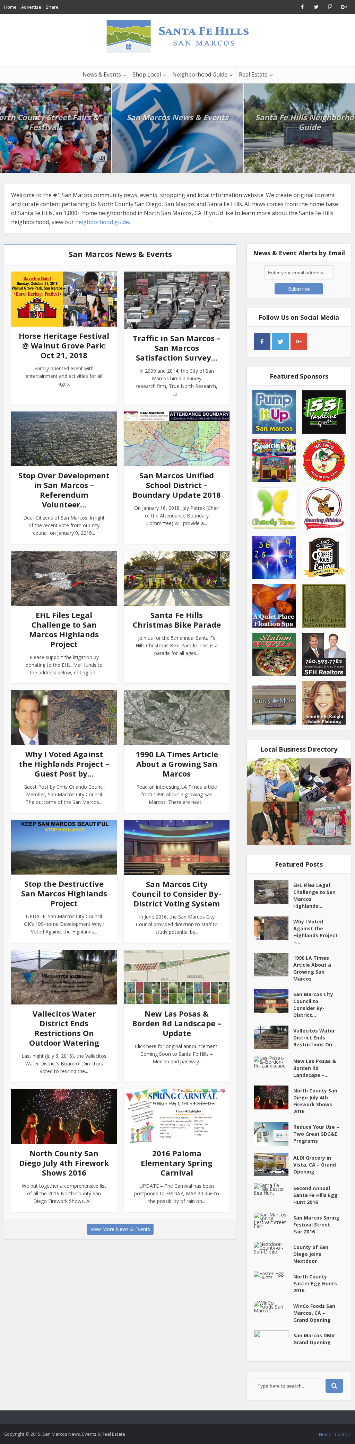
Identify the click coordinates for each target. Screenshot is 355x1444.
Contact (343, 1434)
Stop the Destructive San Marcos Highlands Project (64, 893)
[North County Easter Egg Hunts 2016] (273, 1275)
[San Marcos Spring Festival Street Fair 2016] (273, 1220)
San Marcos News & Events (177, 117)
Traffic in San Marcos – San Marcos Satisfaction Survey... (176, 348)
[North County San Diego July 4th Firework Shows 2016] (273, 1097)
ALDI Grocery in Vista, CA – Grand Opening (314, 1164)
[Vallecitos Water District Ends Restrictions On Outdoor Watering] (273, 1037)
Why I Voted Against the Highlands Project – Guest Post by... (64, 764)
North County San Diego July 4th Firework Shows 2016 (64, 1163)
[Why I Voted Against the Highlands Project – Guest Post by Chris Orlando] (273, 928)
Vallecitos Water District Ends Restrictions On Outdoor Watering (64, 1028)
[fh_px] (317, 341)
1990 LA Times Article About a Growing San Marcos (177, 764)
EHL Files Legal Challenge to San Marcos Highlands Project (64, 629)
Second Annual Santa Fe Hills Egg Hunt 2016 (315, 1195)
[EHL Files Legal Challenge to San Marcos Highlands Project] (273, 892)
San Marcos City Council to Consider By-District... (313, 1004)
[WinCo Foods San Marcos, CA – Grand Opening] (273, 1306)
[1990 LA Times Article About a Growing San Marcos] (273, 964)
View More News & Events (120, 1229)
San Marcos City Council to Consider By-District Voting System (176, 894)
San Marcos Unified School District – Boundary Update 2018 (176, 485)
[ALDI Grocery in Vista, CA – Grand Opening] (273, 1164)
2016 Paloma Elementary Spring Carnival (177, 1163)
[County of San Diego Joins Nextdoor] (273, 1247)
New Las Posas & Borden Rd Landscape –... (314, 1068)
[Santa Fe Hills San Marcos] (177, 36)
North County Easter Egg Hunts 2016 (315, 1283)
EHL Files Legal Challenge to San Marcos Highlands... (314, 895)
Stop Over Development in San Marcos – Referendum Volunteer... (64, 490)
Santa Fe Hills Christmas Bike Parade (177, 620)
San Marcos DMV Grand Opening (314, 1339)
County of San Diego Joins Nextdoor (310, 1254)
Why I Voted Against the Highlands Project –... (315, 932)
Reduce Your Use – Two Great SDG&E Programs (316, 1134)
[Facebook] (262, 341)
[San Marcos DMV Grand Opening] (273, 1342)
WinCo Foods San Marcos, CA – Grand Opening (314, 1313)
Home (10, 7)
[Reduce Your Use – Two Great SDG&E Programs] (273, 1133)
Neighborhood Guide (199, 74)
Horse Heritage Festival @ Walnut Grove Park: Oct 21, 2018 (64, 345)
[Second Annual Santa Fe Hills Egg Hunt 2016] (273, 1189)
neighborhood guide (102, 222)
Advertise (31, 7)
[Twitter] (280, 341)
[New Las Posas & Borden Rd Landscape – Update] (273, 1062)
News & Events (102, 74)
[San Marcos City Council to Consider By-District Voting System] (273, 1001)
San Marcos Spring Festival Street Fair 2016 (316, 1224)
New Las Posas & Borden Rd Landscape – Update (176, 1023)
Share (52, 7)
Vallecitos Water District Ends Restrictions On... (314, 1037)
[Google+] (299, 341)
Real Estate (253, 74)
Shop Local (146, 74)
